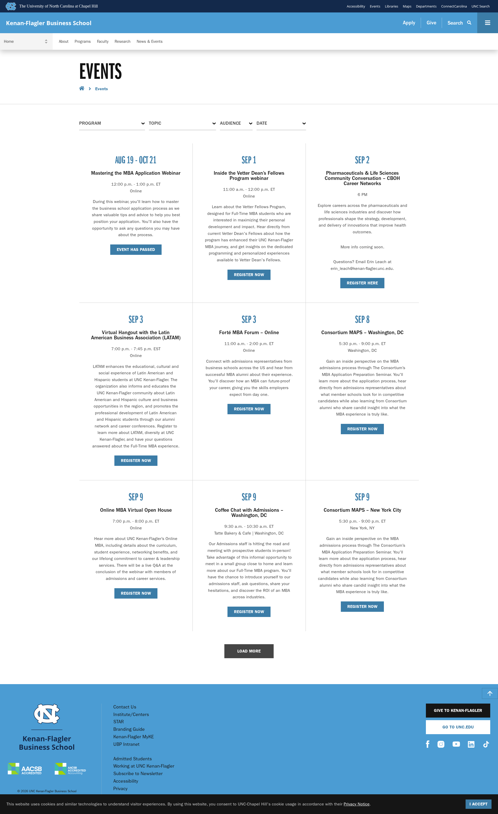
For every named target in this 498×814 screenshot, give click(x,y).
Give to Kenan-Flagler (458, 710)
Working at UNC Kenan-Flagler (143, 766)
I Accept (478, 804)
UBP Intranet (126, 744)
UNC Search (481, 6)
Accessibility (356, 6)
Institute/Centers (131, 714)
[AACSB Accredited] (25, 769)
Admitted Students (132, 759)
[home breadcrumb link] (82, 89)
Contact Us (124, 707)
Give (431, 23)
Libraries (391, 6)
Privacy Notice (357, 804)
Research (122, 42)
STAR (118, 722)
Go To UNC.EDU (458, 727)
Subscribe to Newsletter (138, 773)
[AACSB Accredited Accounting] (70, 769)
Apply (409, 23)
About (63, 42)
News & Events (150, 42)
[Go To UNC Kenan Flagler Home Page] (47, 727)
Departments (426, 6)
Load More (249, 651)
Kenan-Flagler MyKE (133, 737)
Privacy (120, 788)
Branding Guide (129, 729)
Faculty (102, 42)
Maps (407, 6)
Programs (83, 42)
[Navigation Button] (487, 22)
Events (375, 6)
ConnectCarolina (454, 6)
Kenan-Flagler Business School (49, 23)
